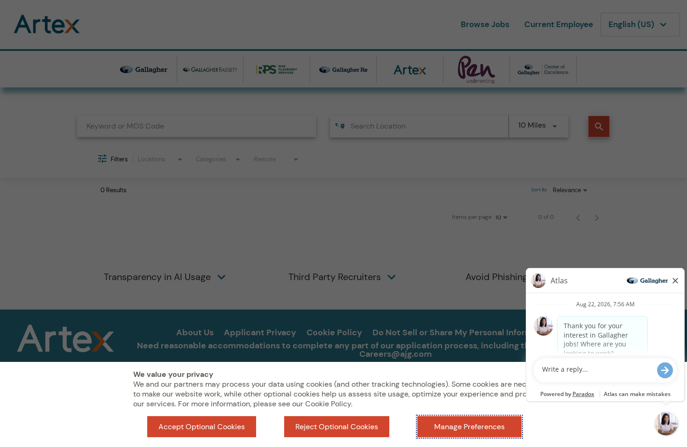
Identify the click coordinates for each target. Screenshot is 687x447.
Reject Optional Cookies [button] (336, 427)
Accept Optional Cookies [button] (201, 427)
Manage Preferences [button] (469, 427)
